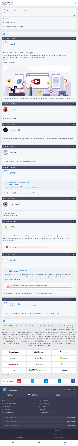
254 (15, 343)
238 (43, 341)
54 (27, 327)
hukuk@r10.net (71, 421)
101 (48, 330)
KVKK (19, 434)
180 (32, 336)
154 (38, 334)
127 (41, 332)
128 (43, 332)
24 (40, 325)
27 (46, 325)
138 (69, 332)
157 (45, 334)
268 (55, 343)
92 (29, 330)
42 (3, 327)
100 (46, 330)
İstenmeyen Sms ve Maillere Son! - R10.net (7, 3)
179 (29, 336)
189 (55, 336)
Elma (11, 110)
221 (69, 339)
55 (29, 327)
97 (39, 330)
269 (57, 343)
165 (66, 334)
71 (61, 327)
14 (21, 325)
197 (4, 339)
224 (4, 341)
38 (68, 325)
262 (38, 343)
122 (28, 332)
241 (52, 341)
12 (17, 325)
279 (37, 345)
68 (55, 327)
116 (13, 332)
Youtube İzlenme (43, 406)
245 (63, 341)
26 (44, 325)
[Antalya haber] (64, 358)
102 (51, 330)
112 (3, 332)
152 (32, 334)
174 (17, 336)
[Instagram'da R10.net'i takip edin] (19, 381)
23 (38, 325)
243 (57, 341)
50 (19, 327)
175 (19, 336)
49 (17, 327)
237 (40, 341)
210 (40, 339)
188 (53, 336)
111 (74, 330)
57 (33, 327)
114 (8, 332)
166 (69, 334)
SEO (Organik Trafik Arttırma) (9, 403)
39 (70, 325)
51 (21, 327)
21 (34, 325)
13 (19, 325)
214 (50, 339)
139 (72, 332)
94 (33, 330)
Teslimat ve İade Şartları (58, 434)
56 (31, 327)
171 (9, 336)
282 (46, 345)
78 (74, 327)
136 (64, 332)
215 (53, 339)
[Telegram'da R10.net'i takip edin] (46, 381)
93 (31, 330)
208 (34, 339)
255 (18, 343)
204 (23, 339)
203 (20, 339)
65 (49, 327)
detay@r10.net (71, 425)
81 (7, 330)
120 (23, 332)
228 (15, 341)
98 (41, 330)
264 (43, 343)
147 (19, 334)
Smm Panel (39, 364)
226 (9, 341)
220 (66, 339)
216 (55, 339)
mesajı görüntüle (13, 184)
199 (9, 339)
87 (19, 330)
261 (35, 343)
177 (24, 336)
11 (16, 325)
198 (6, 339)
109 (69, 330)
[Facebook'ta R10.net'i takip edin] (73, 381)
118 (18, 332)
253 (12, 343)
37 (66, 325)
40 (72, 325)
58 (35, 327)
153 (35, 334)
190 (58, 336)
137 (67, 332)
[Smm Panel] (64, 352)
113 (6, 332)
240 (49, 341)
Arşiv (19, 430)
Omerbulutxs (14, 152)
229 (18, 341)
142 (6, 334)
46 (11, 327)
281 (43, 345)
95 (35, 330)
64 (47, 327)
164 (64, 334)
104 (56, 330)
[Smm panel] (39, 370)
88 (21, 330)
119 (20, 332)
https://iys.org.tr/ (9, 62)
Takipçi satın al (13, 358)
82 (9, 330)
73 (65, 327)
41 (74, 325)
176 (22, 336)
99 (43, 330)
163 (61, 334)
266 (49, 343)
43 (5, 327)
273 (68, 343)
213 (47, 339)
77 (72, 327)
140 (75, 332)
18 (28, 325)
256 (21, 343)
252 (10, 343)
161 (56, 334)
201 (14, 339)
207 (31, 339)
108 (67, 330)
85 (15, 330)
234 (32, 341)
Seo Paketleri (6, 375)
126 (38, 332)
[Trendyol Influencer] (14, 352)
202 (17, 339)
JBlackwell (14, 204)
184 (42, 336)
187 (50, 336)
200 (11, 339)
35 (62, 325)
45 (9, 327)
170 (7, 336)
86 (17, 330)
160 (53, 334)
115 (10, 332)
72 (63, 327)
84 (13, 330)
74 (67, 327)
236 (37, 341)
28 (48, 325)
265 (46, 343)
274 (71, 343)
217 (58, 339)
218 (60, 339)
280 (40, 345)
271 (63, 343)
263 (41, 343)
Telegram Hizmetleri (44, 403)
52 (23, 327)
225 (6, 341)
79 (3, 330)
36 (64, 325)
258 (26, 343)
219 (63, 339)
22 (36, 325)
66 (51, 327)
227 (12, 341)
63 (45, 327)
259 (29, 343)
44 (7, 327)
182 (37, 336)
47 (13, 327)
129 (46, 332)
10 (14, 325)
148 (22, 334)
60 (39, 327)
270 (60, 343)
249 (74, 341)
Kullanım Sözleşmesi (58, 437)
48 (15, 327)
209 (37, 339)
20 (32, 325)
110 (72, 330)
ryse (11, 44)
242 (54, 341)
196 (74, 336)
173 (14, 336)
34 (60, 325)
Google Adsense (6, 400)
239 (46, 341)
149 (25, 334)
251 (7, 343)
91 (27, 330)
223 (74, 339)
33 (58, 325)
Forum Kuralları (19, 437)
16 (25, 325)
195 (71, 336)
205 (25, 339)
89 (23, 330)
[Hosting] (39, 352)
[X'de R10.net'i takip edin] (32, 381)
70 (59, 327)
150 (27, 334)
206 (28, 339)
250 (4, 343)
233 (29, 341)
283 (48, 345)
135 (62, 332)
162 (58, 334)
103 (54, 330)
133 (56, 332)
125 (36, 332)
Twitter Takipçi (42, 409)
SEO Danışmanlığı (6, 409)
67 (53, 327)
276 (29, 345)
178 (27, 336)
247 (68, 341)
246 (66, 341)
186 (48, 336)
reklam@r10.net (71, 417)
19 (30, 325)
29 (50, 325)
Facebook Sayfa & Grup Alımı (46, 412)
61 (41, 327)
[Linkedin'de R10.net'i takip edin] (59, 381)
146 (17, 334)
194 (68, 336)
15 (23, 325)
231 (23, 341)
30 (52, 325)
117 (15, 332)
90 (25, 330)
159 (51, 334)
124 (33, 332)
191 (61, 336)
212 (45, 339)
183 (40, 336)
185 (45, 336)
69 (57, 327)
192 (63, 336)
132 (54, 332)
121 (25, 332)
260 (32, 343)
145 (14, 334)
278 (35, 345)
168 (74, 334)
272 (66, 343)
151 (30, 334)
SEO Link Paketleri (6, 406)
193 (66, 336)
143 (9, 334)
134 (59, 332)
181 (35, 336)
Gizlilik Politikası (58, 430)
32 (56, 325)
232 (26, 341)
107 (64, 330)
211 (42, 339)
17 (27, 325)
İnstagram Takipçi (43, 400)
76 (71, 327)
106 (61, 330)
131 (51, 332)
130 (49, 332)
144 (11, 334)
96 (37, 330)
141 (4, 334)
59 (37, 327)
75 (69, 327)
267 (52, 343)
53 (25, 327)
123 (30, 332)
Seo (14, 370)
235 (35, 341)
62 (43, 327)
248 (71, 341)
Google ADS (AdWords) (7, 412)
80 (5, 330)
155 (40, 334)
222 (71, 339)
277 (32, 345)
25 (42, 325)
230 (21, 341)
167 (72, 334)
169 (4, 336)
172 (12, 336)
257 (24, 343)
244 (60, 341)
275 (74, 343)
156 (43, 334)
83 (11, 330)
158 (48, 334)
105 (59, 330)
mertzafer (13, 130)
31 (54, 325)
